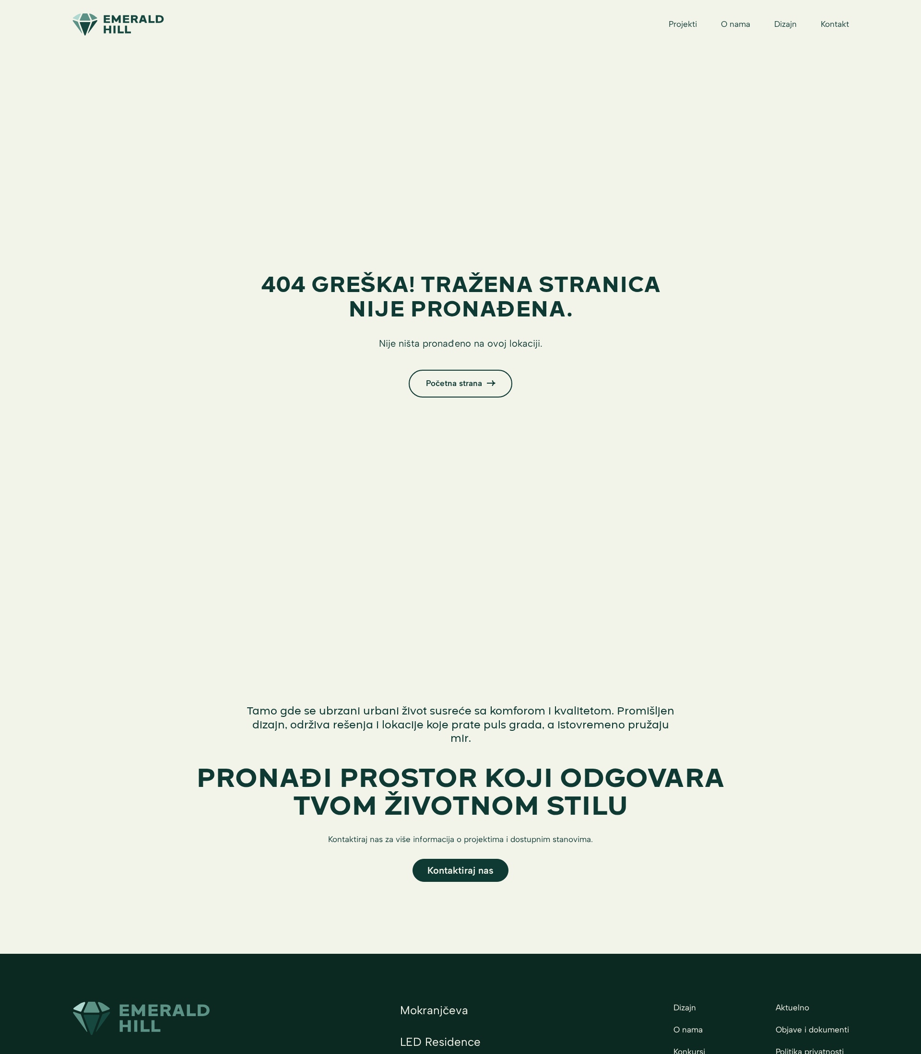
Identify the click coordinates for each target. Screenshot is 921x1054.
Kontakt (835, 24)
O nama (735, 24)
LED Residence (440, 1042)
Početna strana (454, 383)
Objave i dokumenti (812, 1029)
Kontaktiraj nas (460, 870)
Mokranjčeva (434, 1010)
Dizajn (785, 24)
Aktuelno (792, 1007)
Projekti (683, 24)
